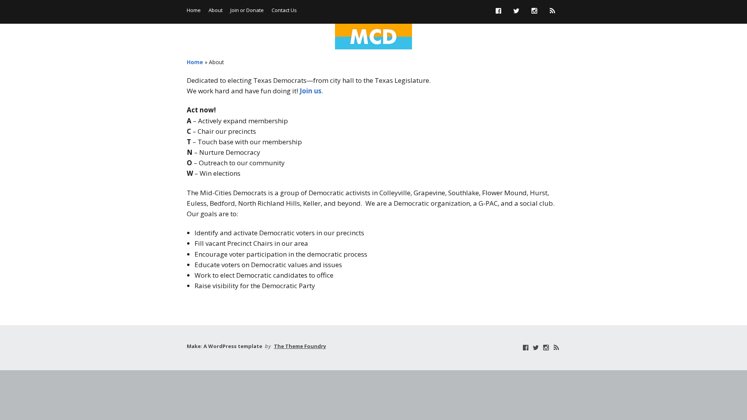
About (216, 10)
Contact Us (284, 10)
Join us (310, 90)
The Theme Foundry (300, 346)
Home (194, 10)
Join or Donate (247, 10)
